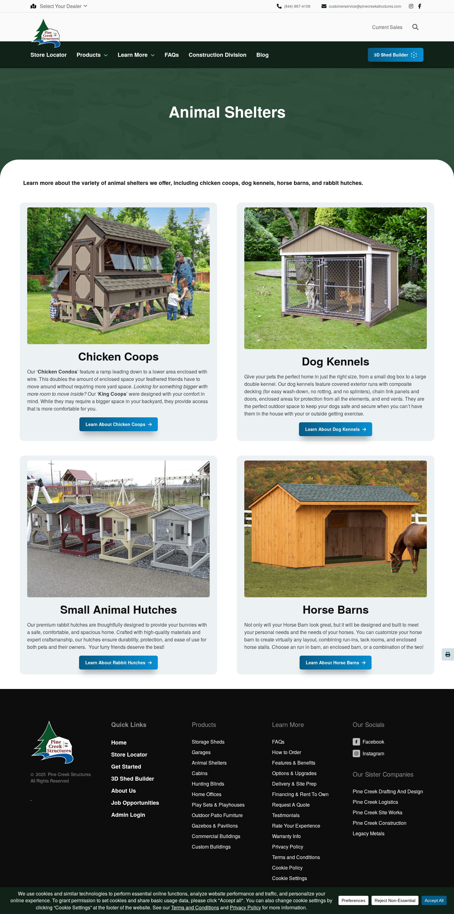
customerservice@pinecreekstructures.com (365, 6)
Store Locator (49, 55)
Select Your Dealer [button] (61, 6)
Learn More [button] (133, 55)
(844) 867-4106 (297, 6)
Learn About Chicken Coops (115, 424)
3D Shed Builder (391, 55)
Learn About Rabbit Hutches (115, 662)
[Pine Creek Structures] (46, 32)
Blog (262, 55)
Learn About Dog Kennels (332, 429)
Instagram (411, 6)
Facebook (419, 6)
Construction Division (217, 55)
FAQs (172, 55)
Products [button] (89, 55)
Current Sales (387, 27)
